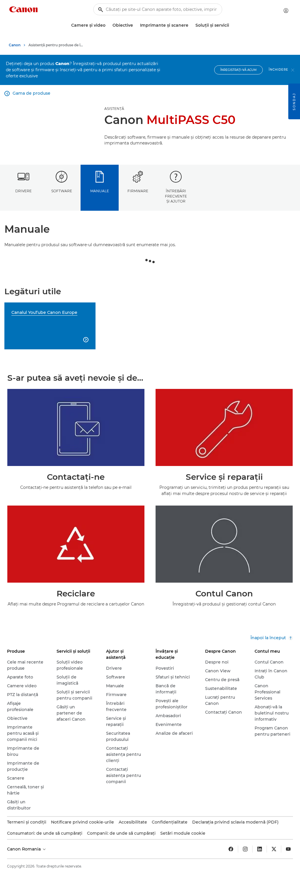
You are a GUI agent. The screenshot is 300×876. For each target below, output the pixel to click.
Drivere (23, 191)
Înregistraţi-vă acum (238, 70)
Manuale (99, 191)
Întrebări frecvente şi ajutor (176, 196)
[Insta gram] (245, 849)
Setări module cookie (182, 833)
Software (61, 191)
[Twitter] (274, 849)
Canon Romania (24, 849)
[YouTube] (288, 849)
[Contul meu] (286, 10)
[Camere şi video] (107, 25)
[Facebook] (231, 849)
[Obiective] (135, 25)
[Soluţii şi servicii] (231, 25)
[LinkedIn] (259, 849)
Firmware (137, 191)
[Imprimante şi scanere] (190, 25)
